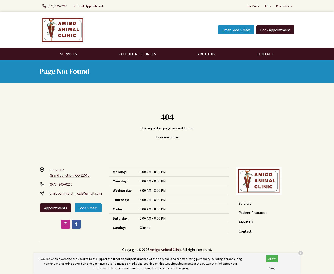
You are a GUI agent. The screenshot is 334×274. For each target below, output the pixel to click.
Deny (272, 268)
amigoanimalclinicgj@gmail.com (76, 193)
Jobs (267, 6)
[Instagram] (65, 224)
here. (185, 268)
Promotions (284, 6)
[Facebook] (76, 224)
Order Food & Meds (236, 30)
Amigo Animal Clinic (165, 249)
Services (68, 54)
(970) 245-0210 (61, 184)
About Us (206, 54)
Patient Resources (137, 54)
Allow (272, 259)
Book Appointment (275, 30)
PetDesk (253, 6)
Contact (265, 54)
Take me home (167, 137)
